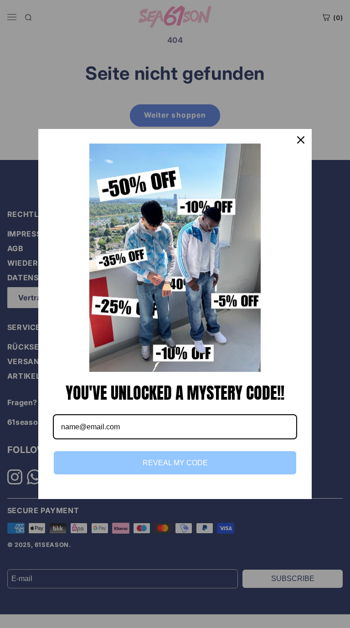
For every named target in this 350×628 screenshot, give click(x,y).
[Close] (301, 140)
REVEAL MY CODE (175, 463)
